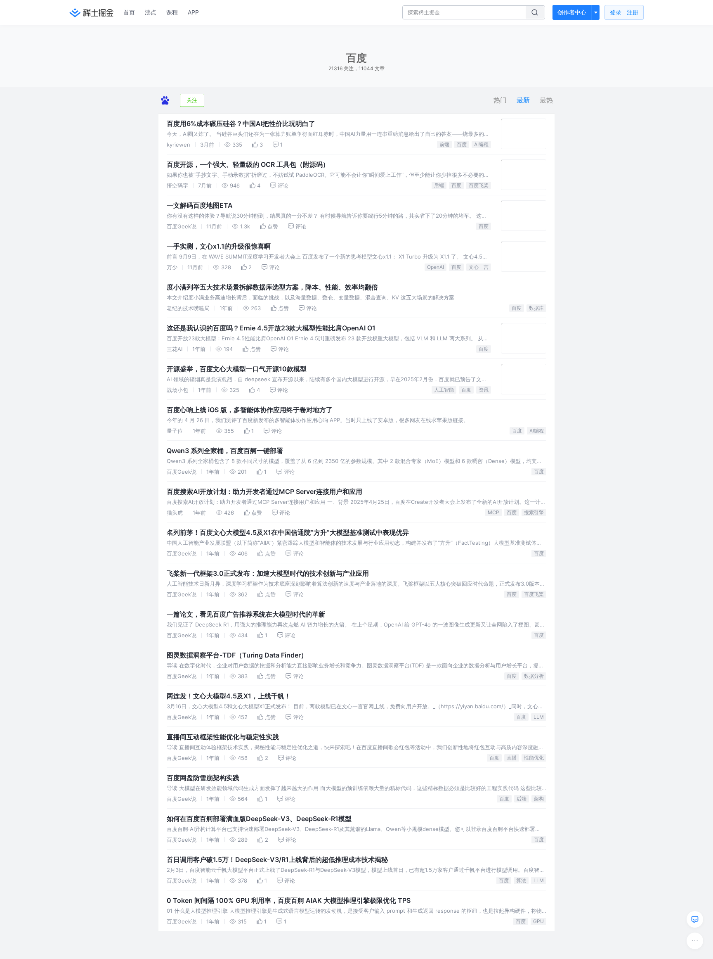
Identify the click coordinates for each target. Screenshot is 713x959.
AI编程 (481, 144)
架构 (539, 798)
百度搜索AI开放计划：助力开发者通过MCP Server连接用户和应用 (264, 491)
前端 (444, 144)
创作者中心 (571, 12)
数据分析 (534, 676)
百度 (462, 144)
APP (193, 12)
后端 (439, 185)
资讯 (484, 390)
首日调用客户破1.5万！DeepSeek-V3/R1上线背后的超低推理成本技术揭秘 (277, 859)
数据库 (536, 308)
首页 (129, 12)
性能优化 (534, 758)
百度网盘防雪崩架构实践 (203, 778)
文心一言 (479, 267)
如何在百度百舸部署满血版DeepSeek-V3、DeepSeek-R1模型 (259, 818)
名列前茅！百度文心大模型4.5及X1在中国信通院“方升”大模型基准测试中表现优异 (288, 532)
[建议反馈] (695, 919)
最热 (546, 100)
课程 (172, 12)
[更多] (695, 941)
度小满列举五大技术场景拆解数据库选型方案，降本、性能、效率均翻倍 (272, 287)
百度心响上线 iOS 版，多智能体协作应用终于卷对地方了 (250, 410)
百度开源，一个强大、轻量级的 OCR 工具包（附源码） (248, 164)
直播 (512, 758)
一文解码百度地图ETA (200, 205)
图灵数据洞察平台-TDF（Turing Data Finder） (237, 655)
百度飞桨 (479, 185)
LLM (539, 717)
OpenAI (435, 267)
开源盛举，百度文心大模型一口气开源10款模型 (237, 369)
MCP (493, 512)
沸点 (150, 12)
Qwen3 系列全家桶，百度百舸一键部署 (225, 450)
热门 (500, 100)
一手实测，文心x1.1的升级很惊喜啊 (219, 246)
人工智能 (444, 390)
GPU (538, 921)
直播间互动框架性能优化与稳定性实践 (223, 737)
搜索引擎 (534, 512)
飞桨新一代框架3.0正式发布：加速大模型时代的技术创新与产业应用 (268, 573)
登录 (624, 12)
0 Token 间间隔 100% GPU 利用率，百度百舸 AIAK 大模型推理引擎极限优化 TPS (289, 900)
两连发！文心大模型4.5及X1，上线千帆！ (229, 696)
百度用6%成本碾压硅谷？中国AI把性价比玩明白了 (241, 123)
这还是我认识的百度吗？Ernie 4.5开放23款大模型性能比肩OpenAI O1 (271, 328)
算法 (521, 880)
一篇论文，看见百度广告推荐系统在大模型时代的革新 (246, 614)
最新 (523, 100)
